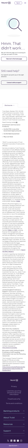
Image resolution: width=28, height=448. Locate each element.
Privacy (14, 386)
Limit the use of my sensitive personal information (14, 392)
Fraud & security (14, 399)
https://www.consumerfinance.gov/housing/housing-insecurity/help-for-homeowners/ (13, 368)
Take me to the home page (14, 59)
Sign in (19, 3)
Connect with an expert (14, 82)
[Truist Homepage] (6, 3)
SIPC (15, 230)
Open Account (13, 445)
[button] (14, 411)
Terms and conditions (14, 403)
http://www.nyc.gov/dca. (9, 347)
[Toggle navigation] (25, 3)
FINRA (18, 201)
